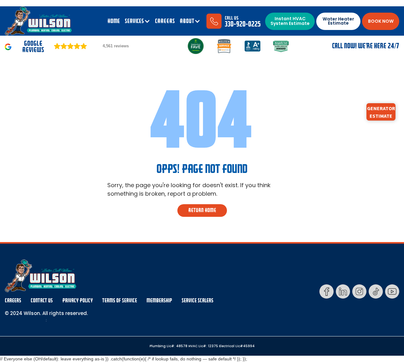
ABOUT (187, 21)
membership (159, 301)
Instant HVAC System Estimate (290, 21)
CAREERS (165, 21)
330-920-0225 (243, 24)
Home (113, 21)
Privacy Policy (77, 301)
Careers (13, 301)
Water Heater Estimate (338, 21)
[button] (137, 21)
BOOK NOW (381, 21)
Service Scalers (197, 301)
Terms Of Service (119, 301)
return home (202, 210)
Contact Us (42, 301)
